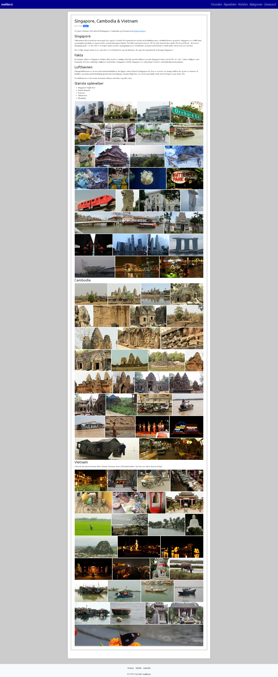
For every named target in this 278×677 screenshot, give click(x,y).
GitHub (138, 668)
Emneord (270, 4)
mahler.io (7, 4)
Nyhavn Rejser (140, 31)
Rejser (86, 26)
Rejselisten (230, 4)
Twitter (130, 668)
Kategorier (256, 4)
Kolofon (243, 4)
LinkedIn (147, 668)
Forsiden (216, 4)
